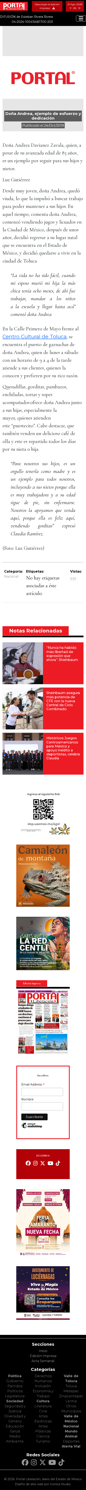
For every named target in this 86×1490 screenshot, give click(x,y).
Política (15, 1376)
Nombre (27, 1099)
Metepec (71, 1391)
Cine (43, 1411)
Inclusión (43, 1386)
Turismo (43, 1441)
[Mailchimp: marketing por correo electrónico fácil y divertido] (31, 1127)
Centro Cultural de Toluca (35, 336)
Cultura (43, 1401)
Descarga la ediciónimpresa (47, 6)
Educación (15, 1426)
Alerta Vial (71, 1446)
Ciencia (43, 1436)
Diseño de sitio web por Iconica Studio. (43, 1484)
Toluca (71, 1386)
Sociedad (14, 1401)
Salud (15, 1431)
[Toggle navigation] (81, 18)
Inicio (43, 1351)
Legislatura (15, 1396)
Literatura (43, 1406)
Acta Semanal (43, 1361)
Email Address (33, 1084)
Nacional (11, 576)
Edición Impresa (43, 1356)
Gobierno (14, 1381)
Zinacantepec (71, 1396)
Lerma (71, 1401)
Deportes (71, 1441)
